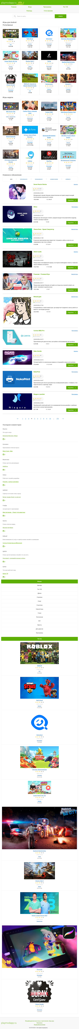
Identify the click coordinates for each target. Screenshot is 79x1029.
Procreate (39, 969)
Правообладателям (39, 1024)
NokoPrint (37, 372)
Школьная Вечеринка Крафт (49, 136)
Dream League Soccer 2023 (39, 915)
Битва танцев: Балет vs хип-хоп (12, 497)
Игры (30, 7)
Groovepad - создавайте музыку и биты (14, 558)
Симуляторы (12, 116)
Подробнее (71, 200)
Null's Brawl (30, 39)
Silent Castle (38, 252)
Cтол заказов (48, 11)
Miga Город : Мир (8, 451)
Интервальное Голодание (68, 160)
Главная (13, 7)
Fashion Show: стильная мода (30, 112)
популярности (23, 179)
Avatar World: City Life (11, 61)
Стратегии (68, 44)
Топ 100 (65, 7)
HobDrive (5, 466)
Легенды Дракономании (68, 39)
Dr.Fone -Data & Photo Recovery (30, 136)
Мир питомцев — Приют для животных (14, 512)
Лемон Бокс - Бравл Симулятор (44, 229)
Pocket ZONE (49, 112)
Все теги (51, 1021)
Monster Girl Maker (8, 527)
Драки (29, 66)
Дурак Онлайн (11, 85)
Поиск (60, 16)
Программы (47, 7)
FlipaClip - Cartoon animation (11, 481)
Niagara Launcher (39, 394)
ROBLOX (10, 39)
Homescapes (49, 84)
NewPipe (49, 161)
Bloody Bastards (10, 136)
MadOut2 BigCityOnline (68, 62)
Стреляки (68, 89)
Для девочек (39, 629)
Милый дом (37, 296)
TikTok (49, 61)
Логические (10, 90)
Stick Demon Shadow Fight (68, 112)
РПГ (11, 44)
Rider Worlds (38, 351)
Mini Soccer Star (10, 111)
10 (50, 418)
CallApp (30, 161)
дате (11, 179)
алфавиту (68, 179)
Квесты (39, 625)
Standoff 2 (68, 84)
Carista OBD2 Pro (39, 330)
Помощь (29, 11)
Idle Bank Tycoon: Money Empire (68, 136)
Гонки (68, 67)
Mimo (35, 207)
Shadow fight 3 (30, 61)
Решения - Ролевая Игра (42, 274)
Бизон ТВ (5, 573)
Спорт (7, 116)
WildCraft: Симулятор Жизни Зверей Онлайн (29, 85)
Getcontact (49, 39)
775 (58, 418)
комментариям (54, 179)
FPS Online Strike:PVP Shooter (11, 161)
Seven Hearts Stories (40, 184)
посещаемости (38, 179)
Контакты (39, 1023)
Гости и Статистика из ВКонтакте (12, 543)
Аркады (30, 44)
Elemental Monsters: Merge (10, 436)
